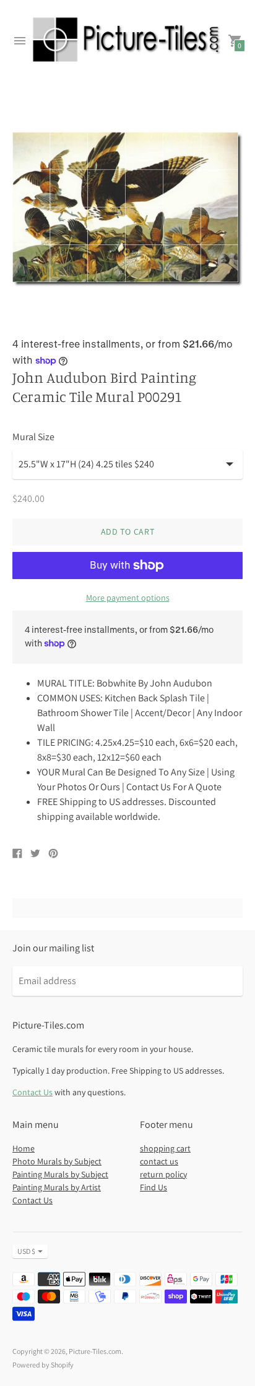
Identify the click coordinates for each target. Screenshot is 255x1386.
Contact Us (32, 1092)
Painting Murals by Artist (56, 1187)
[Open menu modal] (19, 40)
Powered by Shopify (43, 1364)
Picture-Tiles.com (95, 1351)
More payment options (128, 597)
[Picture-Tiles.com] (127, 41)
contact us (159, 1161)
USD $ (26, 1251)
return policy (163, 1174)
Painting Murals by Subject (60, 1174)
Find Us (153, 1187)
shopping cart (165, 1148)
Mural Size (33, 437)
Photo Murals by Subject (57, 1161)
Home (23, 1148)
